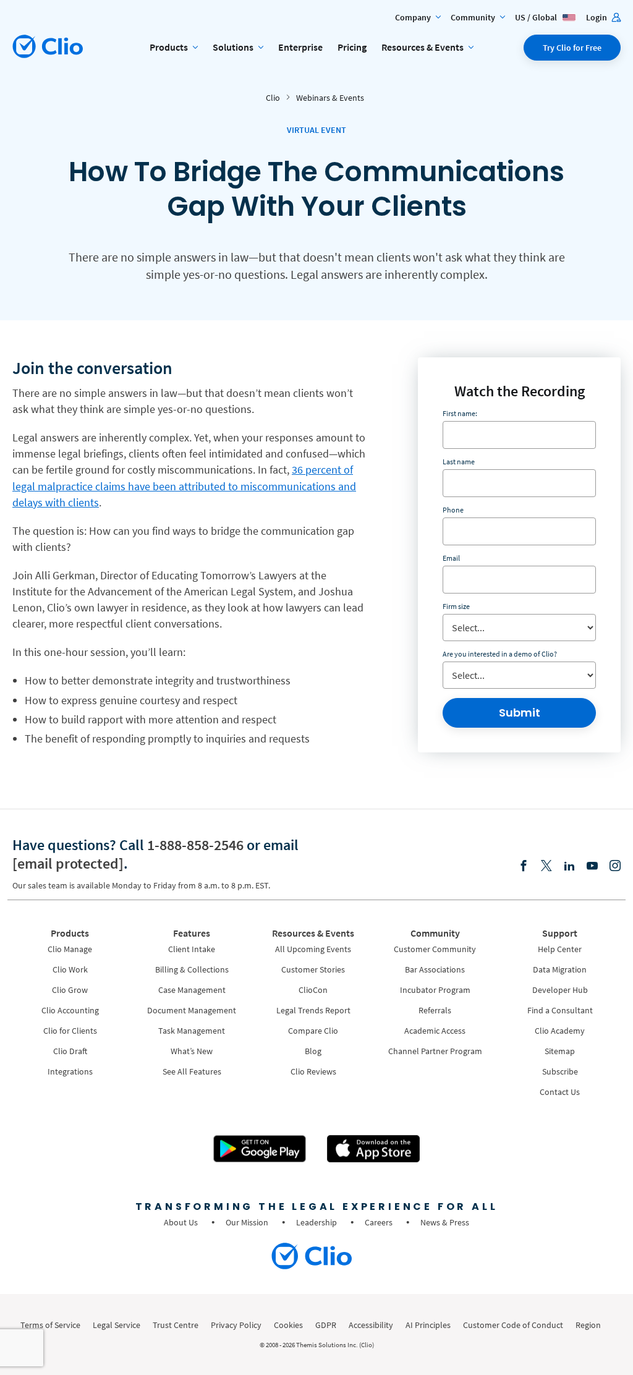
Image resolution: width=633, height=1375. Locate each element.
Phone (453, 509)
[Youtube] (592, 866)
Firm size (456, 606)
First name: (460, 413)
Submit (519, 712)
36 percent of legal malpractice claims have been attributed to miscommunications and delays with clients (184, 485)
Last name (459, 461)
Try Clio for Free (572, 47)
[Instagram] (615, 866)
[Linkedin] (569, 866)
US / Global (537, 17)
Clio (273, 97)
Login (597, 17)
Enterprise (300, 47)
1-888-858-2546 (195, 844)
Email (451, 558)
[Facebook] (523, 866)
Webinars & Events (330, 97)
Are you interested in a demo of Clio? (500, 653)
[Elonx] (546, 866)
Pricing (352, 47)
